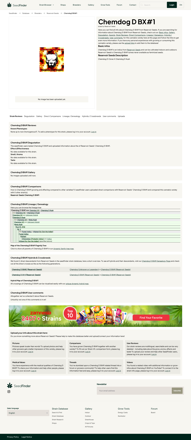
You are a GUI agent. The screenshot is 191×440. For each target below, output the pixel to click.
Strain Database (58, 416)
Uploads (121, 116)
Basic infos (163, 32)
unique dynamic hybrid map (77, 284)
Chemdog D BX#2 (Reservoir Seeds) (27, 269)
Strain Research (57, 419)
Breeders (77, 5)
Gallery (91, 5)
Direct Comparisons (137, 35)
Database (25, 13)
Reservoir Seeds (53, 13)
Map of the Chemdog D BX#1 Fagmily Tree (28, 245)
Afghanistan (26, 239)
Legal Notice (26, 437)
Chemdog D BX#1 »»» (20, 210)
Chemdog (33, 210)
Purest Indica (26, 232)
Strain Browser (45, 5)
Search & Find (57, 412)
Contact (132, 5)
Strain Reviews (122, 35)
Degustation (103, 35)
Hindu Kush (33, 220)
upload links (130, 43)
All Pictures (89, 427)
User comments (116, 38)
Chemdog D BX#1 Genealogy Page (156, 261)
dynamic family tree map (63, 249)
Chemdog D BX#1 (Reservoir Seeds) (116, 269)
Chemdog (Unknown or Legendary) (84, 269)
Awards (112, 35)
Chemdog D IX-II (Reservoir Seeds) (26, 275)
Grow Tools (105, 5)
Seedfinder (13, 13)
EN (181, 5)
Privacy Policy (13, 437)
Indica (49, 239)
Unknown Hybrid (32, 215)
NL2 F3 (18, 227)
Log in (93, 132)
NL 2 (19, 229)
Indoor (87, 412)
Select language (13, 408)
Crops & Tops (90, 423)
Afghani (36, 232)
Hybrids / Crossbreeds (91, 116)
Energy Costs (123, 412)
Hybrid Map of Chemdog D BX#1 (24, 280)
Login (172, 5)
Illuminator (121, 416)
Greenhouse (89, 419)
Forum (119, 5)
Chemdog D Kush (47, 210)
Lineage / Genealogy (154, 35)
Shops (63, 5)
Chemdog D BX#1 (70, 13)
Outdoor (88, 416)
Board (153, 412)
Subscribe (177, 391)
